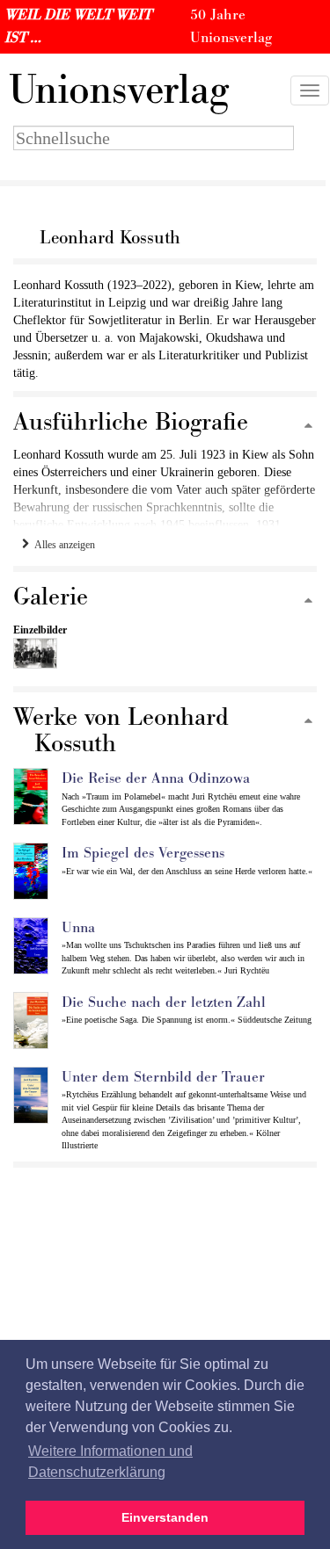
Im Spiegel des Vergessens (143, 853)
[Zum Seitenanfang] (308, 426)
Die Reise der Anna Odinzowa (156, 778)
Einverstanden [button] (165, 1517)
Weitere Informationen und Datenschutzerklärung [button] (110, 1462)
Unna (78, 928)
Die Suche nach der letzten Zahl (164, 1002)
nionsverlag (119, 90)
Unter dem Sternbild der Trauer (163, 1077)
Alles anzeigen (62, 545)
